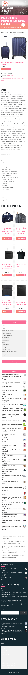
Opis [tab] (4, 85)
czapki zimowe (12, 77)
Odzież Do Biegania (7, 335)
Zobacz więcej (6, 69)
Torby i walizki (12, 32)
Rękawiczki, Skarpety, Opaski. (10, 351)
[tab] (24, 2)
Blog (3, 328)
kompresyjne (5, 337)
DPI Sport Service (5, 26)
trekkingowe (5, 344)
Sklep (3, 325)
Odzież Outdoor (6, 340)
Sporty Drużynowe (7, 347)
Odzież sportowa (6, 356)
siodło (2, 80)
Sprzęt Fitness (6, 349)
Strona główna (4, 32)
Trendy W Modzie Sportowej (9, 354)
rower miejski (20, 78)
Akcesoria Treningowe (8, 330)
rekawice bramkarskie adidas (8, 78)
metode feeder (20, 77)
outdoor (4, 342)
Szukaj (2, 609)
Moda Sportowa (6, 333)
